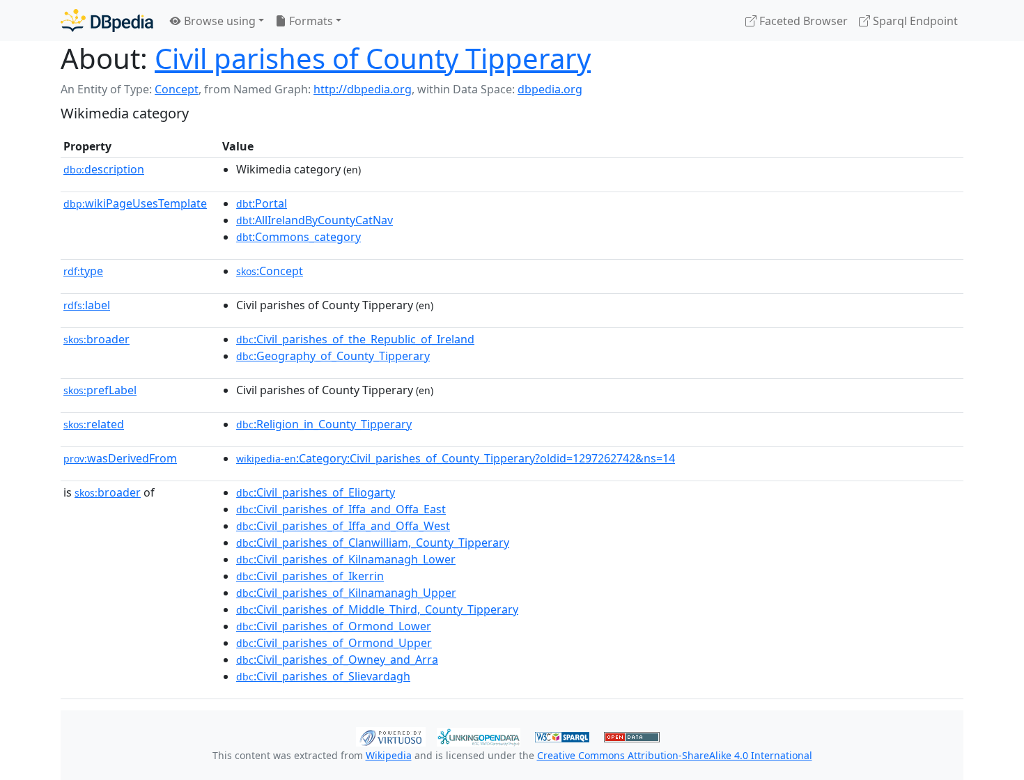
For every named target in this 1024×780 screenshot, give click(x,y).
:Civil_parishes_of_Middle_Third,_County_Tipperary (377, 609)
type (83, 271)
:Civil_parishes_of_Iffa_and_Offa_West (343, 525)
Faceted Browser (802, 21)
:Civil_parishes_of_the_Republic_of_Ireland (355, 339)
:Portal (261, 203)
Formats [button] (309, 21)
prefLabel (100, 390)
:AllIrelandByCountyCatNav (314, 220)
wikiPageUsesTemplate (135, 203)
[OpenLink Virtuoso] (391, 735)
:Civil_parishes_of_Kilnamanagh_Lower (346, 559)
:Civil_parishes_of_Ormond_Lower (333, 626)
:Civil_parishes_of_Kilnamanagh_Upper (346, 592)
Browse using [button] (218, 21)
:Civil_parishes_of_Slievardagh (323, 676)
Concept (177, 89)
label (86, 305)
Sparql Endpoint (914, 21)
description (103, 169)
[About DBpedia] (107, 21)
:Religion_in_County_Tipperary (324, 424)
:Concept (269, 271)
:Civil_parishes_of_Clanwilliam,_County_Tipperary (372, 542)
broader (96, 339)
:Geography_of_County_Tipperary (333, 356)
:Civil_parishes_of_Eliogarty (315, 492)
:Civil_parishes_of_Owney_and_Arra (337, 659)
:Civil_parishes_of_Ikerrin (310, 576)
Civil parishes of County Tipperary (373, 58)
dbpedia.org (550, 89)
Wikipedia (389, 755)
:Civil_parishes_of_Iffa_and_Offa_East (341, 509)
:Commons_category (298, 236)
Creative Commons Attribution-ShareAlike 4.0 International (674, 755)
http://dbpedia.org (362, 89)
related (93, 424)
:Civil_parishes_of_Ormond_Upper (334, 642)
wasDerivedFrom (120, 458)
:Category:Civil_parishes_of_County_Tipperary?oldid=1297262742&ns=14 (455, 458)
